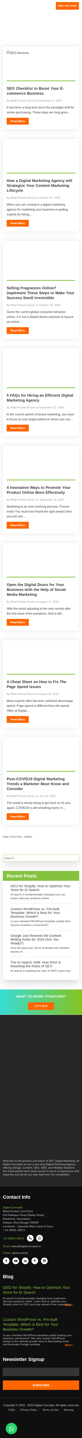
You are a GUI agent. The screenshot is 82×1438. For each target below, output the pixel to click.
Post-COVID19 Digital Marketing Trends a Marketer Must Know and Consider (38, 784)
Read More (17, 121)
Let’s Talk (41, 1006)
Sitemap (69, 1409)
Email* (41, 1373)
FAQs (11, 1409)
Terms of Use (50, 1409)
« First (18, 837)
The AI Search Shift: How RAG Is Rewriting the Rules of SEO (35, 964)
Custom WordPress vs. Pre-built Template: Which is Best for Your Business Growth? (35, 912)
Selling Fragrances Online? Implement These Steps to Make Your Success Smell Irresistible (40, 293)
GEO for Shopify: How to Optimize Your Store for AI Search (40, 888)
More (68, 1305)
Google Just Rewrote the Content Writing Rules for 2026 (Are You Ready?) (35, 939)
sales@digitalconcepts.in (26, 1246)
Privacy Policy (28, 1409)
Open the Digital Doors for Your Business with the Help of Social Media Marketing (36, 590)
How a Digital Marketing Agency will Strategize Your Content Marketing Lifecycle (39, 186)
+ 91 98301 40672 (14, 1230)
